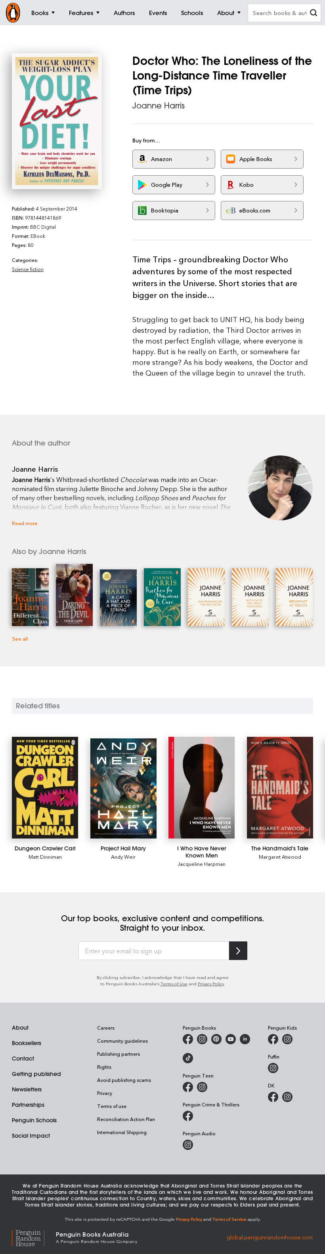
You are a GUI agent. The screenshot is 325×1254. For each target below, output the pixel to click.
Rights (104, 1066)
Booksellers (26, 1043)
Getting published (36, 1074)
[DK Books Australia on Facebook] (273, 1097)
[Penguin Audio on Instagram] (188, 1145)
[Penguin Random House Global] (34, 1236)
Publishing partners (118, 1053)
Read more (25, 523)
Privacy (104, 1093)
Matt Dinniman (45, 856)
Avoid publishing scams (124, 1079)
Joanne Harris (158, 105)
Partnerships (28, 1104)
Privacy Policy (211, 983)
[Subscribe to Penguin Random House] (238, 950)
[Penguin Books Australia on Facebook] (188, 1039)
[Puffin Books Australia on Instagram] (273, 1068)
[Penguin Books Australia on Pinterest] (216, 1039)
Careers (106, 1027)
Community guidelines (122, 1040)
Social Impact (31, 1135)
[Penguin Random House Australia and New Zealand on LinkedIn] (245, 1039)
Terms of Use (174, 983)
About (20, 1027)
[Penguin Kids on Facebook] (273, 1039)
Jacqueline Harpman (202, 863)
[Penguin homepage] (13, 13)
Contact (23, 1058)
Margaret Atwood (280, 856)
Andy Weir (123, 856)
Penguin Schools (34, 1120)
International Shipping (122, 1132)
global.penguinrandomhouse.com (270, 1237)
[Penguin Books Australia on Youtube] (231, 1039)
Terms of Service (229, 1219)
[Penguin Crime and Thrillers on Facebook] (188, 1116)
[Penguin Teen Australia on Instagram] (202, 1087)
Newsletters (27, 1089)
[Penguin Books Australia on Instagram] (202, 1039)
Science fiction (28, 269)
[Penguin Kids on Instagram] (287, 1039)
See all (20, 638)
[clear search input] (313, 13)
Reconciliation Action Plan (126, 1119)
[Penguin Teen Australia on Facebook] (188, 1087)
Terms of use (111, 1106)
